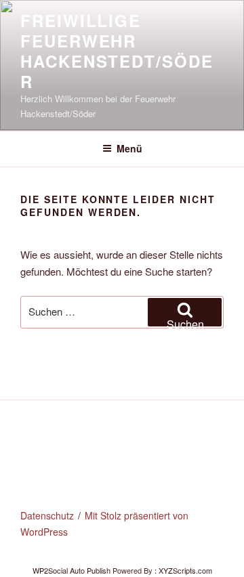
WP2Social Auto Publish (71, 570)
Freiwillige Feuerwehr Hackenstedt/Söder (117, 51)
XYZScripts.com (185, 570)
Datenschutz (47, 515)
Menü (129, 148)
